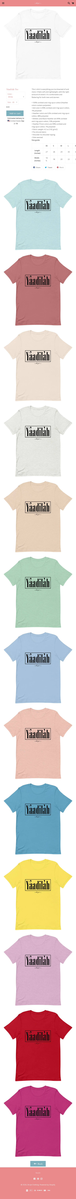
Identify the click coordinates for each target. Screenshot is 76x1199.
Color (10, 94)
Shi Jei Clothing (33, 1185)
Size (9, 102)
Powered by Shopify (47, 1185)
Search (38, 1173)
